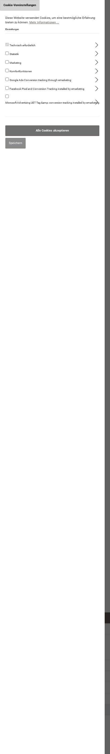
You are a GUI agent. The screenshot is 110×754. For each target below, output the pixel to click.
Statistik (14, 54)
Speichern (15, 143)
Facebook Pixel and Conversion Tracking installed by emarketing (47, 88)
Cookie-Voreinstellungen (19, 5)
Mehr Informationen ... (44, 22)
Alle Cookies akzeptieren (52, 130)
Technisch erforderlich (23, 45)
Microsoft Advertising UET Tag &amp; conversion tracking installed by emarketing (52, 102)
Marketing (15, 62)
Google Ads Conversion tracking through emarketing (40, 80)
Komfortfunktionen (21, 71)
